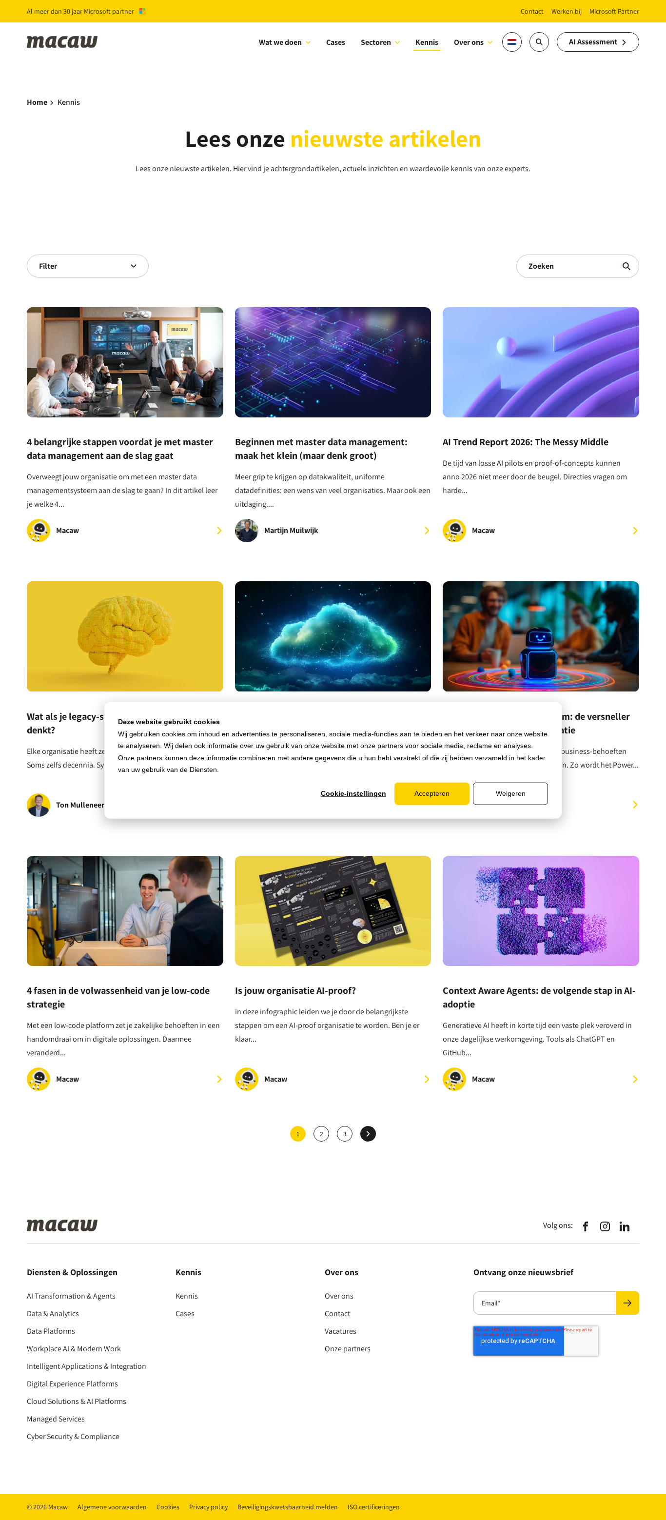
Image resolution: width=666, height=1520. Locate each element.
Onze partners (348, 1348)
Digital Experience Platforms (72, 1384)
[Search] (539, 42)
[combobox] (88, 266)
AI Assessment (593, 42)
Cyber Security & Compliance (73, 1436)
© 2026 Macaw (47, 1506)
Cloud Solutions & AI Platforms (76, 1401)
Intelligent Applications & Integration (86, 1366)
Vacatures (340, 1331)
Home (37, 102)
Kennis (187, 1296)
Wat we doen (280, 42)
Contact (337, 1313)
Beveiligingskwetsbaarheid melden (287, 1506)
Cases (185, 1313)
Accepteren (432, 793)
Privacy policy (208, 1506)
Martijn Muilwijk (291, 530)
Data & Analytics (53, 1313)
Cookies (168, 1506)
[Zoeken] (626, 266)
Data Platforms (51, 1331)
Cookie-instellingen (353, 793)
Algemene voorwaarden (112, 1506)
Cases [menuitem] (335, 42)
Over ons (469, 42)
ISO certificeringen (374, 1506)
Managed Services (56, 1419)
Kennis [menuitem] (426, 42)
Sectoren (376, 42)
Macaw (67, 530)
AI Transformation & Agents (71, 1296)
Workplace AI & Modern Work (74, 1348)
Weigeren (511, 793)
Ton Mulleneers (82, 805)
